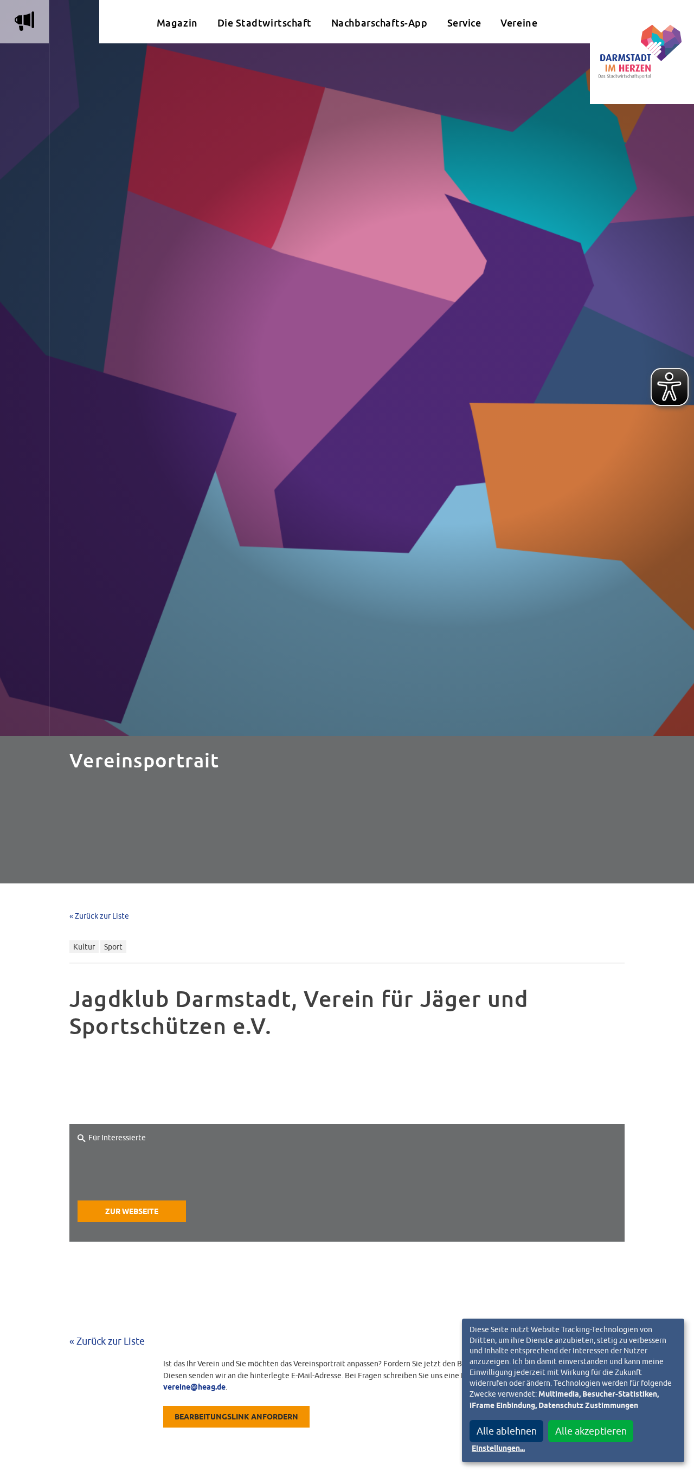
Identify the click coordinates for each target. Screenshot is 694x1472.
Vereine (518, 23)
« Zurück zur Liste (99, 915)
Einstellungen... (498, 1448)
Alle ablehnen (507, 1431)
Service (464, 23)
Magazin (177, 23)
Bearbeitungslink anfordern (236, 1417)
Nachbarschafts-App (379, 23)
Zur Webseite (131, 1211)
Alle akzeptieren (591, 1431)
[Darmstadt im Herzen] (642, 52)
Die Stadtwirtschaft (264, 23)
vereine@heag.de (194, 1387)
